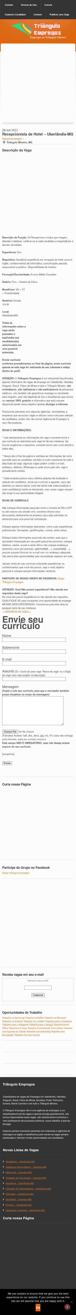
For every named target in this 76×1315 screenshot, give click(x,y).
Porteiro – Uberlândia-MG (19, 1204)
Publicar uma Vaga (59, 14)
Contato (9, 4)
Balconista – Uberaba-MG (19, 1172)
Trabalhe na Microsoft (55, 1017)
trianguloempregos (12, 138)
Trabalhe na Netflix (34, 1017)
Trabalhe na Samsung (13, 1017)
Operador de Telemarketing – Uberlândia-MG (28, 1188)
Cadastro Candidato (15, 14)
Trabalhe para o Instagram (15, 1024)
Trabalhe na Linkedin (34, 1021)
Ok (38, 1307)
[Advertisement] (38, 87)
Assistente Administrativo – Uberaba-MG (26, 1166)
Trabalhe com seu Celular (27, 1034)
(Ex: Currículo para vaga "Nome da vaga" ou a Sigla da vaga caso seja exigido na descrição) (36, 673)
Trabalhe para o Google (41, 1024)
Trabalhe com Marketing (38, 1031)
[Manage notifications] (67, 1307)
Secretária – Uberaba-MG (19, 1199)
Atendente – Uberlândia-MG (20, 1183)
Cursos (48, 4)
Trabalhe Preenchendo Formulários (45, 1028)
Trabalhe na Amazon (12, 1021)
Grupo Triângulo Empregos (15, 872)
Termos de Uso (29, 4)
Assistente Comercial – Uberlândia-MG (25, 1210)
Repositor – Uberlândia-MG (19, 1193)
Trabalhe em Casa (17, 1028)
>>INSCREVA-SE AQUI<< (16, 611)
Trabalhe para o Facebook (58, 1021)
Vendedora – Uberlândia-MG (20, 1161)
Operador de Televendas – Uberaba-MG (26, 1177)
